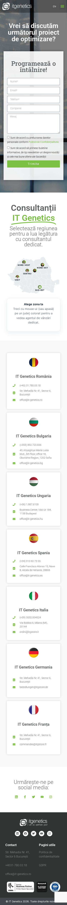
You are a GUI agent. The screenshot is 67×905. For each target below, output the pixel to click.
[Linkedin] (16, 797)
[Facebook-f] (25, 797)
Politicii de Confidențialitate (44, 141)
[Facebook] (25, 833)
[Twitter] (34, 797)
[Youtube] (42, 797)
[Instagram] (51, 797)
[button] (62, 6)
